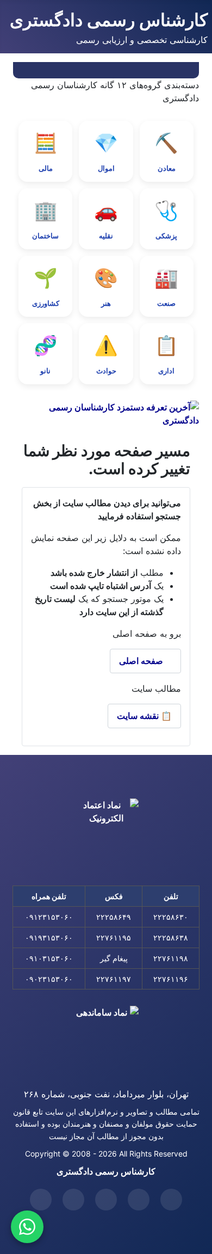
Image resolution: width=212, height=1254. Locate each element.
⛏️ (166, 152)
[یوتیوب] (138, 1199)
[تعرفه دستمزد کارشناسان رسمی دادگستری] (106, 414)
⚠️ (106, 354)
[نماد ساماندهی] (106, 1038)
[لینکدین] (106, 1199)
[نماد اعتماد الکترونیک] (106, 833)
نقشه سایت (144, 715)
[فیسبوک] (73, 1199)
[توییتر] (171, 1199)
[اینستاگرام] (41, 1199)
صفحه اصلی (142, 660)
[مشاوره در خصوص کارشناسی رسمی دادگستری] (27, 1226)
